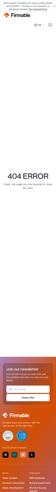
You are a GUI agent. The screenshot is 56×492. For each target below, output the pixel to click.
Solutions (35, 473)
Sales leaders (9, 478)
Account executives (13, 483)
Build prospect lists (40, 483)
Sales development (13, 487)
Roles (5, 473)
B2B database (37, 478)
